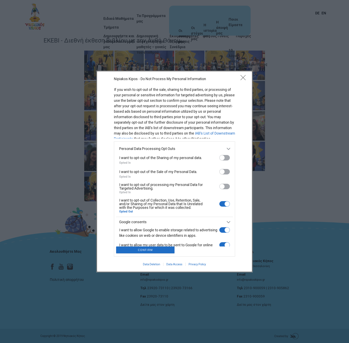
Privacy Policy (197, 264)
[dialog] (174, 171)
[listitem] (174, 149)
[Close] (244, 79)
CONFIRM (145, 250)
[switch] (224, 157)
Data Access (174, 264)
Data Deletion (151, 264)
